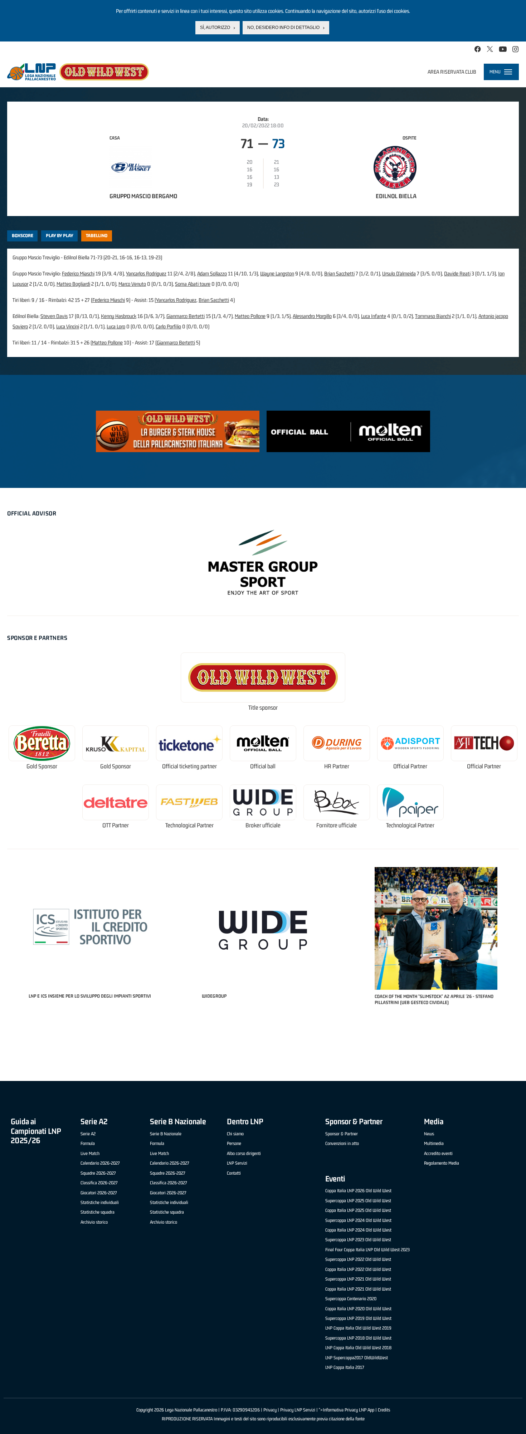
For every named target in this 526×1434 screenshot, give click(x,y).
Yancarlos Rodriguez (146, 273)
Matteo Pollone (250, 316)
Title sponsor (263, 707)
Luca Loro (116, 326)
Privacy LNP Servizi (297, 1410)
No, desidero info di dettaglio (283, 27)
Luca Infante (373, 316)
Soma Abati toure (192, 284)
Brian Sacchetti (339, 273)
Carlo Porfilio (168, 326)
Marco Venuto (132, 284)
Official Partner (410, 766)
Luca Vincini (67, 326)
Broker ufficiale (263, 825)
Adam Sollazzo (212, 273)
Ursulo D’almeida (399, 273)
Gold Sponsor (41, 766)
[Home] (78, 72)
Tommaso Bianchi (433, 316)
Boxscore (22, 235)
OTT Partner (115, 825)
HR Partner (336, 766)
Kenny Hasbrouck (118, 316)
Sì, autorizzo (215, 27)
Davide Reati (457, 273)
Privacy (270, 1410)
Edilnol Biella (396, 196)
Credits (384, 1410)
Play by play (59, 235)
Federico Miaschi (78, 273)
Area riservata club (452, 72)
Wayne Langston (277, 273)
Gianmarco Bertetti (185, 316)
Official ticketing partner (189, 766)
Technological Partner (189, 825)
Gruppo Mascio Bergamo (143, 196)
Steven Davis (54, 316)
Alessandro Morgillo (312, 316)
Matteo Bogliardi (73, 284)
